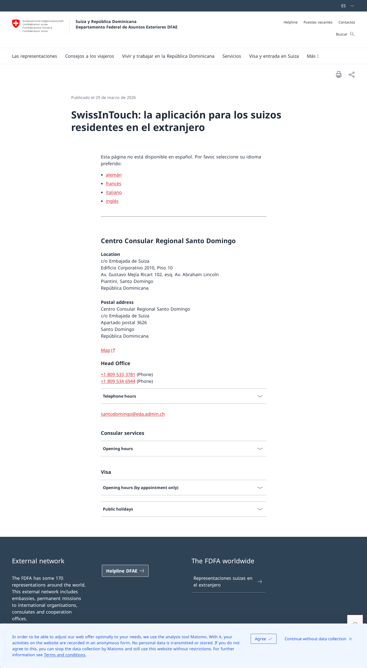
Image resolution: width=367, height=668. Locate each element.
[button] (34, 56)
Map (105, 350)
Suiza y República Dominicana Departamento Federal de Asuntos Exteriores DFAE (127, 24)
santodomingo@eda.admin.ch (133, 414)
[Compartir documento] (351, 74)
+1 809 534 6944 (118, 381)
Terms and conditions (64, 655)
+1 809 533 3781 (118, 374)
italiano (114, 192)
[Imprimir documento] (338, 74)
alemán (114, 175)
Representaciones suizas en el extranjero (222, 581)
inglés (112, 201)
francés (113, 183)
